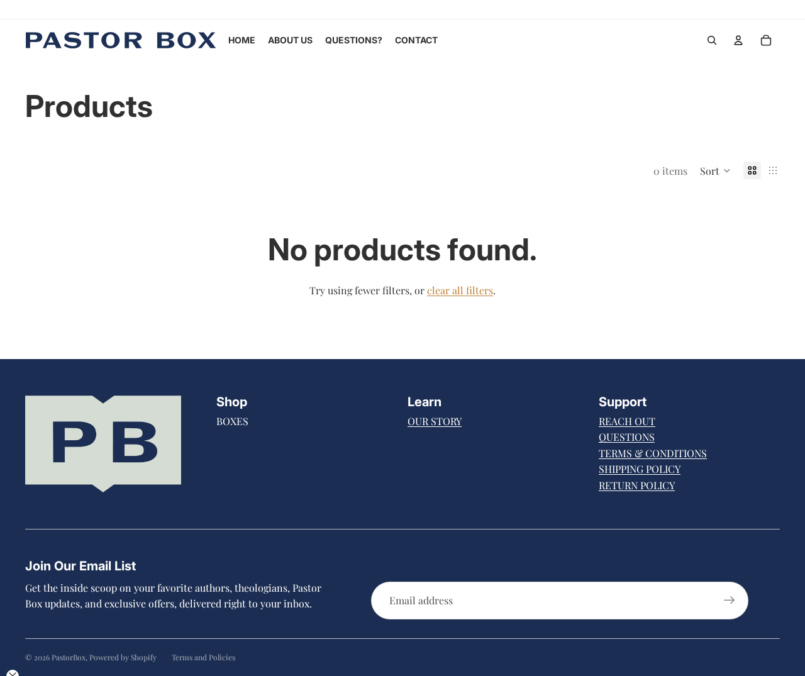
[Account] (738, 40)
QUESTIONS (627, 436)
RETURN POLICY (637, 485)
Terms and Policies (203, 657)
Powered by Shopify (123, 657)
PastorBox (69, 657)
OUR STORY (435, 421)
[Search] (712, 40)
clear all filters (460, 290)
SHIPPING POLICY (639, 468)
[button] (715, 170)
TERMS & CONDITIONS (653, 453)
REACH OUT (627, 421)
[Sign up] (729, 600)
